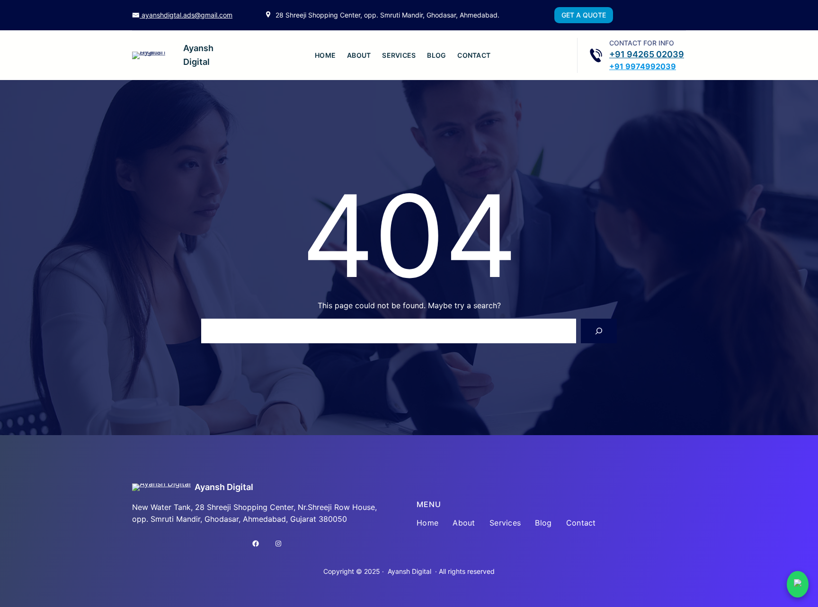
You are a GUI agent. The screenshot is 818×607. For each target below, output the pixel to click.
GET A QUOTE (583, 15)
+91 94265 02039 (646, 54)
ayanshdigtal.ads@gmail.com (186, 15)
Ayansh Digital (224, 487)
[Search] (599, 331)
